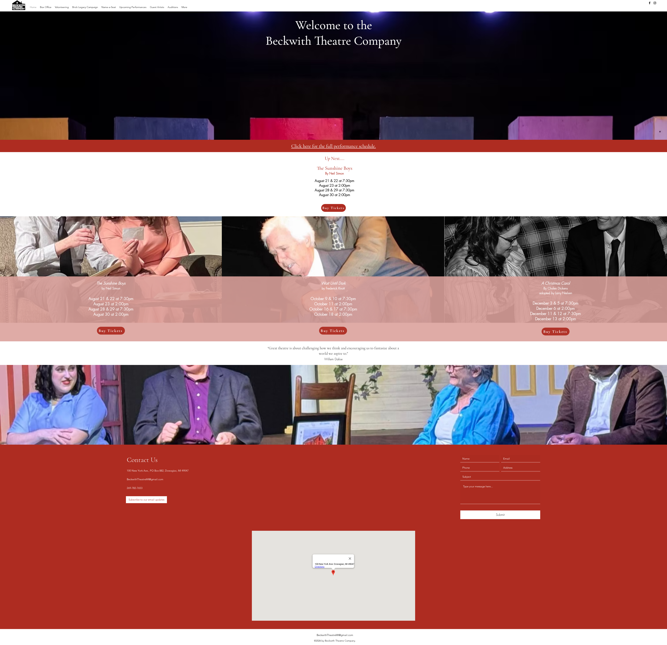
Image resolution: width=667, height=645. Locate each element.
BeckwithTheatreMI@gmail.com (145, 479)
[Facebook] (649, 3)
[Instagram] (655, 3)
